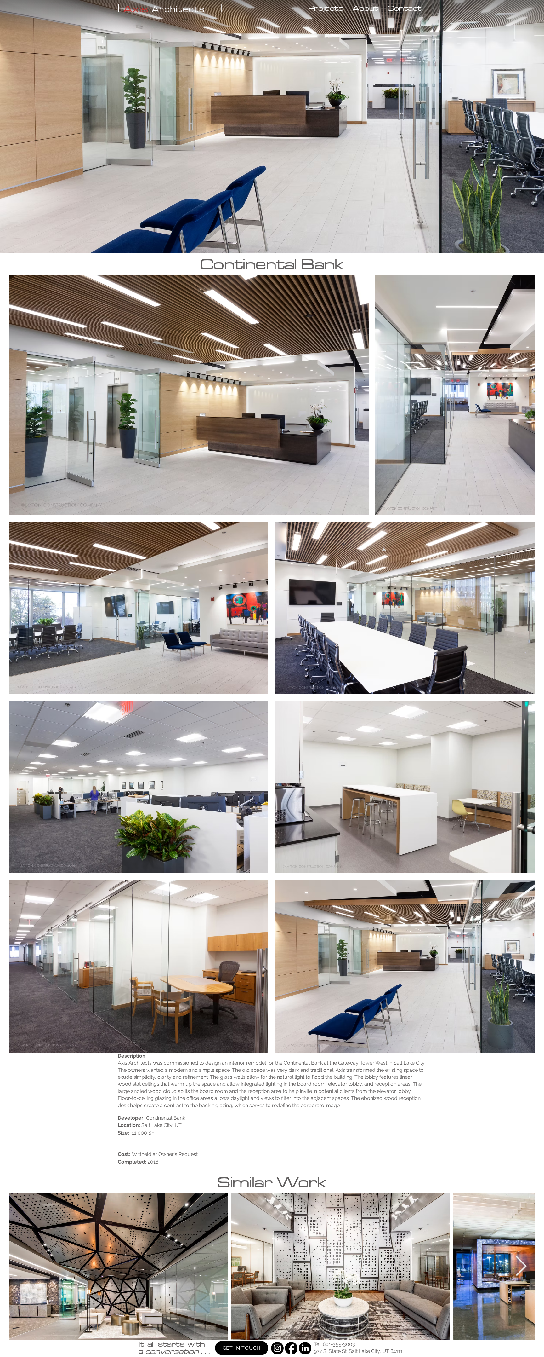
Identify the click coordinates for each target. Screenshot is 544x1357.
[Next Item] (521, 1266)
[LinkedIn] (305, 1348)
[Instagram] (277, 1348)
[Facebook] (291, 1348)
